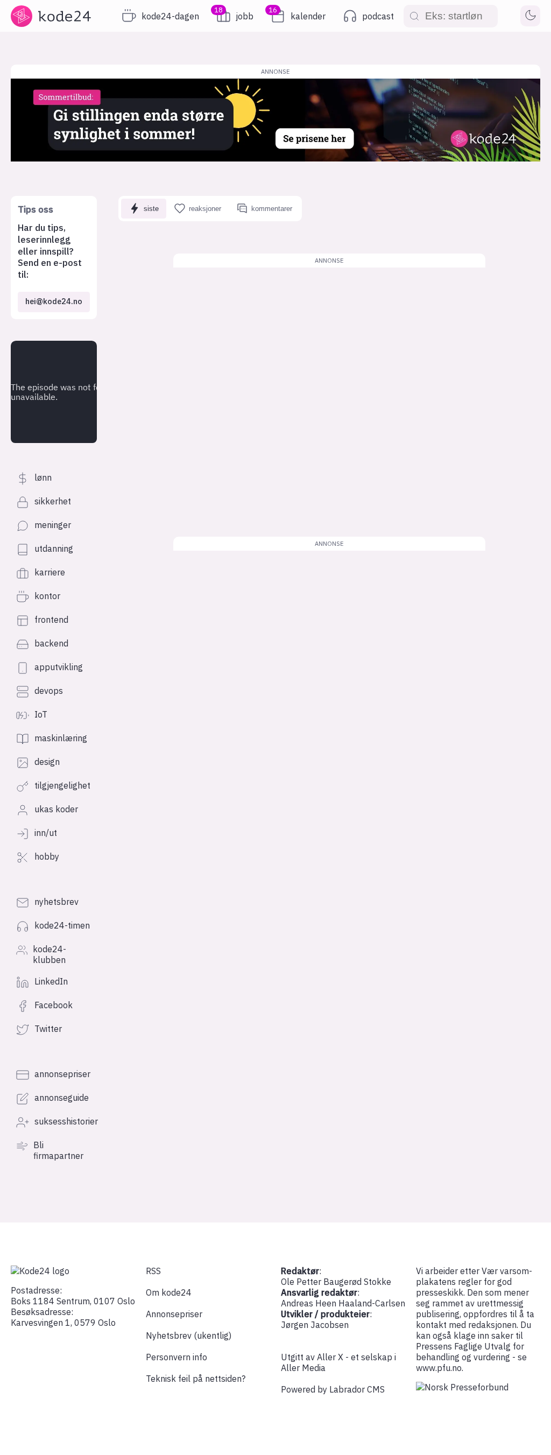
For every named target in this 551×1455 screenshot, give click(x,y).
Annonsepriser (174, 1314)
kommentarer (271, 209)
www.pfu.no (439, 1367)
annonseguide (61, 1097)
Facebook (53, 1005)
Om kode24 (169, 1292)
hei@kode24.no (53, 301)
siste (151, 209)
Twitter (48, 1028)
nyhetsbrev (56, 901)
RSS (153, 1271)
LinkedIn (51, 981)
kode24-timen (62, 925)
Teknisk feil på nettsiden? (195, 1378)
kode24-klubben (49, 954)
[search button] (414, 16)
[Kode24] (40, 1271)
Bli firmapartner (58, 1150)
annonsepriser (62, 1074)
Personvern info (176, 1357)
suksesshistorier (66, 1121)
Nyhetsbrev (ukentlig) (188, 1335)
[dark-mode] (530, 16)
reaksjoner (205, 209)
